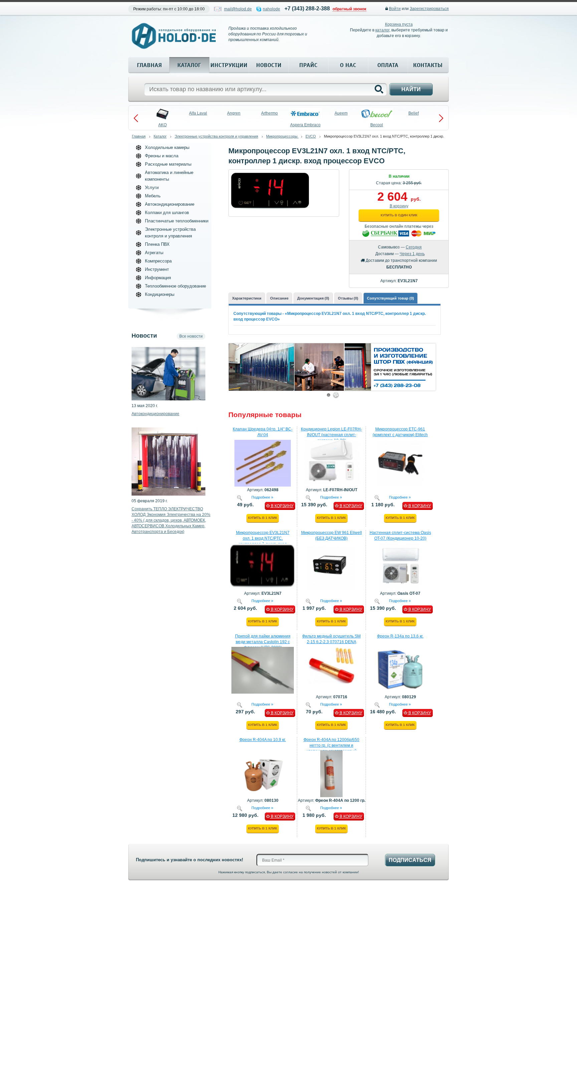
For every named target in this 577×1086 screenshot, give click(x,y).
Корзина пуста (399, 24)
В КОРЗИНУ (282, 506)
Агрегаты (154, 252)
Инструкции (228, 65)
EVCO (311, 136)
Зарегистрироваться (429, 8)
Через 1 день (412, 253)
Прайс (308, 65)
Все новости (191, 336)
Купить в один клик (399, 215)
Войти (395, 8)
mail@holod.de (238, 9)
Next (441, 118)
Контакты (427, 65)
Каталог (189, 65)
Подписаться (410, 860)
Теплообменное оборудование (175, 286)
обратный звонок (349, 9)
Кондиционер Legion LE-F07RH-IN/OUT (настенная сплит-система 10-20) (331, 435)
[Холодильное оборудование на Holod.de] (174, 36)
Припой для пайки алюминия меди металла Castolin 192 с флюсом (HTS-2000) (263, 642)
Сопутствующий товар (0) (390, 298)
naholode (271, 9)
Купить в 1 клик (262, 518)
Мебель (153, 195)
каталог (382, 30)
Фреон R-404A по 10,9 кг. (262, 739)
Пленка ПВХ (157, 244)
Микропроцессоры (282, 136)
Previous (136, 118)
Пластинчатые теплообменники (176, 220)
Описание (279, 298)
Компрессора (158, 260)
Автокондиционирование (169, 204)
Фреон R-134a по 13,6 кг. (400, 636)
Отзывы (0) (348, 298)
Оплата (387, 65)
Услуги (152, 187)
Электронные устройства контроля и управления (216, 136)
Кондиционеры (159, 294)
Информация (158, 277)
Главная (149, 65)
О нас (348, 65)
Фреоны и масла (161, 155)
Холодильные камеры (167, 147)
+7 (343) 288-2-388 (307, 8)
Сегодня (414, 247)
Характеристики (246, 298)
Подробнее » (262, 497)
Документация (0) (313, 298)
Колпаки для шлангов (167, 212)
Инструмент (157, 269)
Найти (411, 89)
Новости (268, 65)
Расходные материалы (168, 164)
